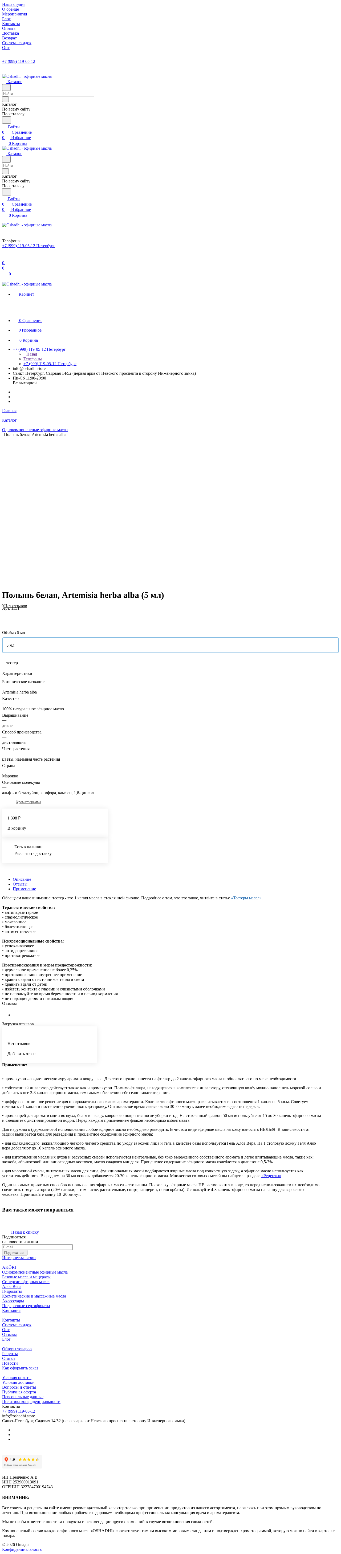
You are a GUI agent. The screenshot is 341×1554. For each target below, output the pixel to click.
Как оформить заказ (20, 1368)
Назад (31, 354)
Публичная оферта (19, 1392)
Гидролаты (12, 1291)
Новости (10, 1363)
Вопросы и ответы (19, 1387)
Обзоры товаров (17, 1349)
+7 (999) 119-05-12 (18, 61)
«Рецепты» (271, 1175)
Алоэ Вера (11, 1286)
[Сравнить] (4, 619)
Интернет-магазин (19, 1257)
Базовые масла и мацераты (26, 1277)
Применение (24, 889)
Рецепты (10, 1353)
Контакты (11, 1320)
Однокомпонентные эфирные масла (35, 1272)
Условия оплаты (16, 1377)
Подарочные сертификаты (26, 1305)
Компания (11, 1310)
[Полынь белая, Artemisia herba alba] (167, 511)
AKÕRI (9, 1267)
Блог (6, 1339)
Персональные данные (22, 1396)
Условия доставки (18, 1382)
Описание (22, 879)
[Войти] (4, 257)
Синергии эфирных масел (26, 1281)
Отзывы (20, 884)
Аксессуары (13, 1301)
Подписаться (14, 1253)
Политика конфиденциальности (31, 1401)
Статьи (8, 1358)
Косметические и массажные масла (34, 1296)
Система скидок (16, 1325)
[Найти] (6, 120)
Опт (6, 1329)
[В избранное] (4, 613)
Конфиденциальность (22, 1549)
